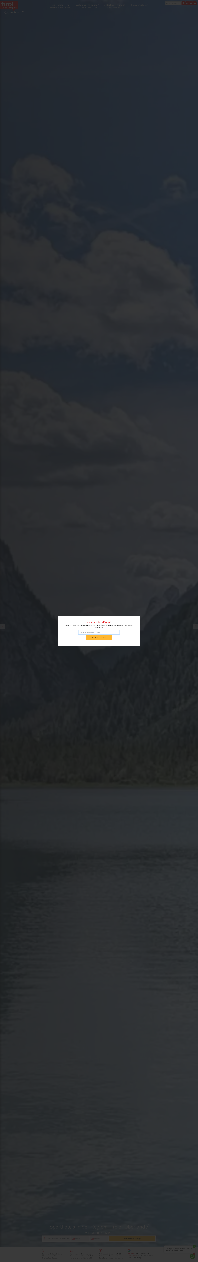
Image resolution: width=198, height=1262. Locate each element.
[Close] (138, 618)
